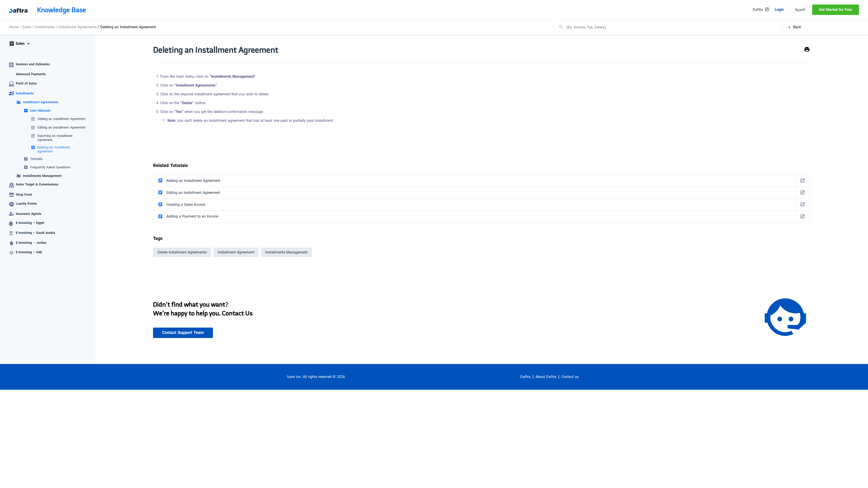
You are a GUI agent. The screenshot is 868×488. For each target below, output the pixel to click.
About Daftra (545, 377)
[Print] (807, 50)
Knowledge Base (61, 9)
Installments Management (286, 252)
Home (14, 26)
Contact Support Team (183, 332)
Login (779, 9)
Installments (45, 26)
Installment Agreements (78, 26)
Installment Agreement (236, 252)
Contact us (570, 377)
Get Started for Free (835, 9)
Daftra (525, 377)
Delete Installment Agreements (182, 252)
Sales (26, 26)
